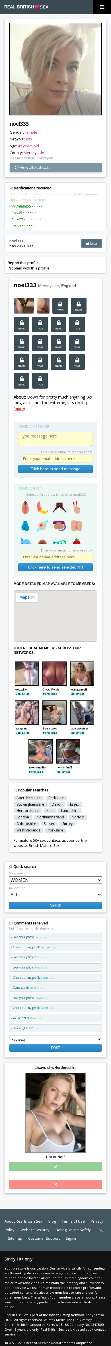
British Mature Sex (44, 845)
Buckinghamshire (30, 804)
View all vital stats (34, 167)
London (23, 817)
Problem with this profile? (29, 265)
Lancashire (70, 810)
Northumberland (50, 817)
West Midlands (28, 830)
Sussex (49, 824)
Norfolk (78, 817)
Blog (52, 1221)
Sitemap (15, 1238)
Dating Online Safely (73, 1229)
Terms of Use (73, 1221)
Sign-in (71, 1238)
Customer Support (44, 1238)
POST (55, 1048)
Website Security (35, 1229)
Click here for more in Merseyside (32, 158)
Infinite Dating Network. (67, 1315)
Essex (74, 804)
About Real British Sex (23, 1221)
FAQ (100, 1229)
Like (93, 243)
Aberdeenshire (29, 798)
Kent (50, 810)
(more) (19, 408)
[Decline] (55, 1184)
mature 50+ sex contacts (40, 840)
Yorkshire (55, 830)
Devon (57, 804)
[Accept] (55, 1166)
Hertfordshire (28, 810)
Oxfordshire (26, 824)
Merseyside (34, 152)
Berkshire (56, 798)
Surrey (67, 824)
